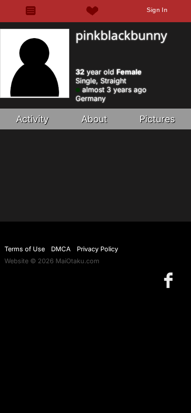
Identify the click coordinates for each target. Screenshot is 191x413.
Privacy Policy (97, 249)
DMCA (61, 249)
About (94, 119)
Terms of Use (24, 249)
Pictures (157, 119)
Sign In (157, 9)
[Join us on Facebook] (170, 280)
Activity (32, 119)
